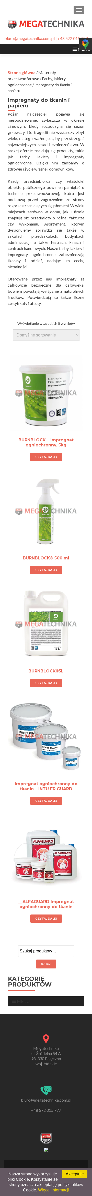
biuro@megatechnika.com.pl (29, 38)
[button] (23, 1001)
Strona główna (22, 72)
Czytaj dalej (46, 457)
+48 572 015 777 (72, 38)
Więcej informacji (53, 1190)
